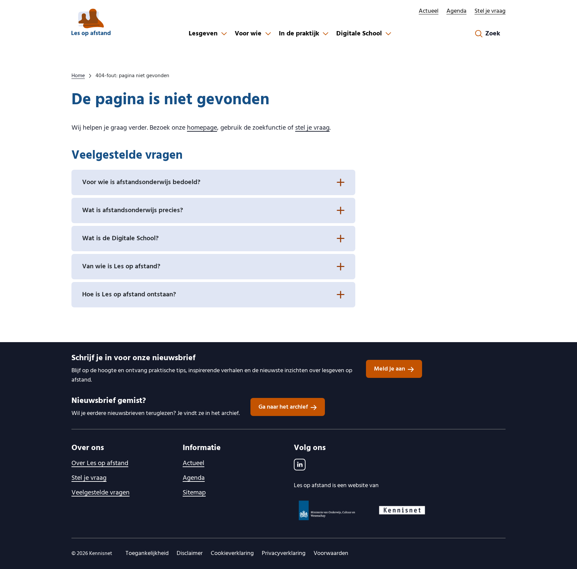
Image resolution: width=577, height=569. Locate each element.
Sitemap (194, 492)
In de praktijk (299, 33)
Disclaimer (190, 553)
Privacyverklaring (284, 553)
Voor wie (248, 33)
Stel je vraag (490, 11)
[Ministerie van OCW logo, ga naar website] (327, 510)
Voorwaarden (331, 553)
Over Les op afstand (99, 463)
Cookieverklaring (232, 553)
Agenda (456, 11)
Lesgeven (203, 33)
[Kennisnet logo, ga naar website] (402, 510)
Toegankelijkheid (147, 553)
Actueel (428, 11)
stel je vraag (312, 128)
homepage (202, 128)
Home (78, 76)
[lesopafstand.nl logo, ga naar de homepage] (91, 22)
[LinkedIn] (300, 464)
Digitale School (359, 33)
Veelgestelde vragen (100, 492)
